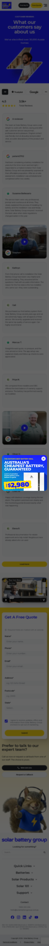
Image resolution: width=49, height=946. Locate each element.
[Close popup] (43, 459)
